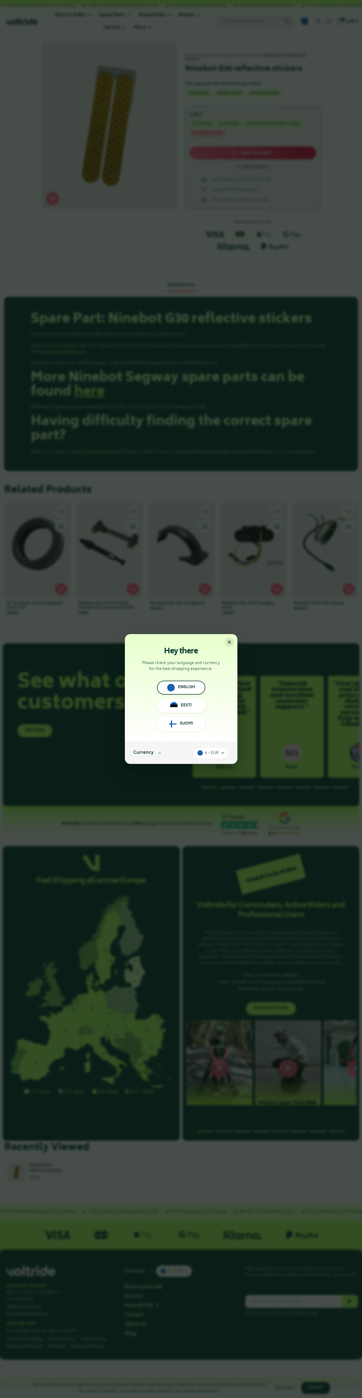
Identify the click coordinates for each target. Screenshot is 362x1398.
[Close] (229, 642)
